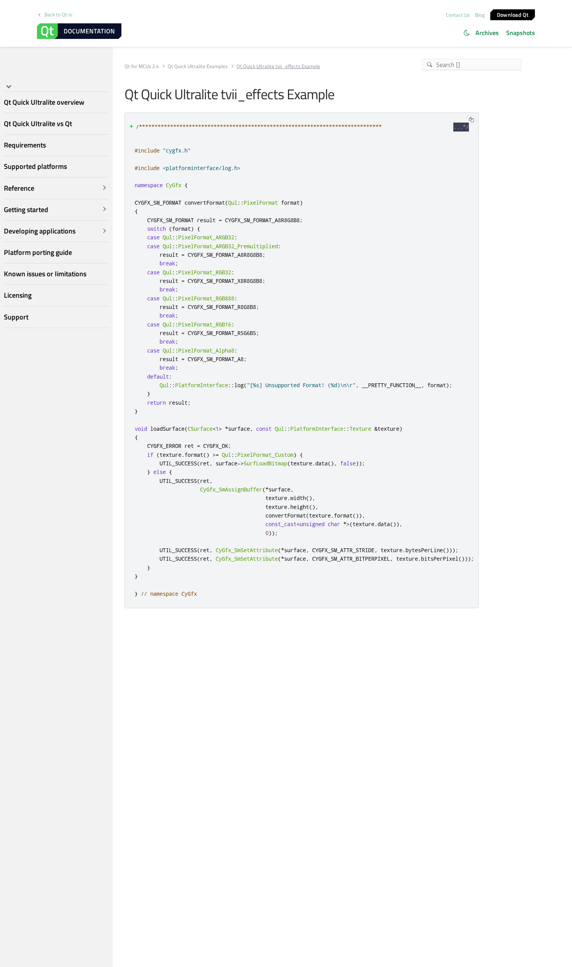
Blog (480, 15)
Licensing (18, 295)
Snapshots (520, 32)
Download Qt (512, 14)
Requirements (25, 145)
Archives (487, 32)
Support (16, 317)
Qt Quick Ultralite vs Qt (38, 123)
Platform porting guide (38, 252)
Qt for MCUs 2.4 (142, 66)
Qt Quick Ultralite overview (44, 102)
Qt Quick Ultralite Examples (198, 66)
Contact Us (458, 15)
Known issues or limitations (45, 274)
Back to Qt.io (58, 14)
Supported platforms (35, 166)
